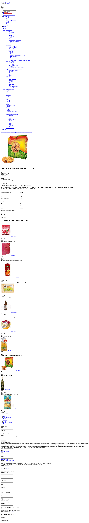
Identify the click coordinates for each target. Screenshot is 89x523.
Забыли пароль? (4, 459)
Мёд (10, 74)
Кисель (10, 75)
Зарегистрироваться (9, 460)
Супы (10, 38)
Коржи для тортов (10, 102)
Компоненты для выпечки (15, 40)
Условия (8, 22)
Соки (10, 116)
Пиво (10, 124)
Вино (10, 123)
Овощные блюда (13, 32)
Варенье (11, 71)
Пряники (8, 96)
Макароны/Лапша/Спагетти (15, 41)
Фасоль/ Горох (12, 87)
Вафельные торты (10, 105)
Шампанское (12, 126)
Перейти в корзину (5, 451)
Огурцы (11, 81)
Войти (4, 26)
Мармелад (8, 95)
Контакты (8, 25)
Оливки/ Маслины (13, 86)
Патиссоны (11, 80)
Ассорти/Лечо (12, 79)
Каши (10, 33)
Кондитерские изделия (8, 89)
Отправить (3, 441)
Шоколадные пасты (13, 72)
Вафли (7, 104)
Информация (6, 16)
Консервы (8, 45)
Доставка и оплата (10, 18)
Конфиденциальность (11, 20)
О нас (7, 17)
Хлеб (10, 42)
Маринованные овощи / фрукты (13, 77)
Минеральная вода (10, 128)
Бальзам (11, 125)
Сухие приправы (13, 56)
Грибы (10, 82)
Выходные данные (10, 23)
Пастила (8, 110)
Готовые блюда (12, 48)
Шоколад (8, 100)
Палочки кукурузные (14, 65)
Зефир (7, 99)
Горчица (11, 51)
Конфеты (8, 97)
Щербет (8, 106)
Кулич (4, 129)
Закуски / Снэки (10, 61)
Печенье (8, 91)
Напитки (5, 113)
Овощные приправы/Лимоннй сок (17, 55)
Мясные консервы (13, 47)
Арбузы (11, 85)
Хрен (10, 57)
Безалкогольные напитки (12, 114)
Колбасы (8, 43)
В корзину (3, 217)
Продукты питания (7, 30)
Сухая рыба (11, 62)
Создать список (4, 520)
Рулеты (8, 109)
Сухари (8, 107)
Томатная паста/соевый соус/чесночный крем (19, 60)
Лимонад (11, 115)
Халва (7, 90)
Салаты (10, 37)
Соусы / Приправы (10, 50)
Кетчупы (11, 52)
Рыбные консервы (13, 46)
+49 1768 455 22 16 (5, 2)
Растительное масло (13, 36)
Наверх (5, 416)
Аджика (11, 58)
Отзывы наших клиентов (9, 15)
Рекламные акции (7, 13)
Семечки (11, 66)
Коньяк (10, 121)
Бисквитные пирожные (11, 111)
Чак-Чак (8, 101)
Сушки (7, 94)
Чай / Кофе (8, 76)
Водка (10, 120)
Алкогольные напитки (11, 119)
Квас (10, 118)
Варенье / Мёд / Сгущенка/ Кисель (14, 69)
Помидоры (11, 84)
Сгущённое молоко (13, 70)
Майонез (11, 53)
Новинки (5, 12)
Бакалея (8, 31)
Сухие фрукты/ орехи (14, 64)
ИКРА (4, 28)
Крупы (10, 35)
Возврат (8, 21)
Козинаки (8, 92)
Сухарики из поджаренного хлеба (17, 67)
